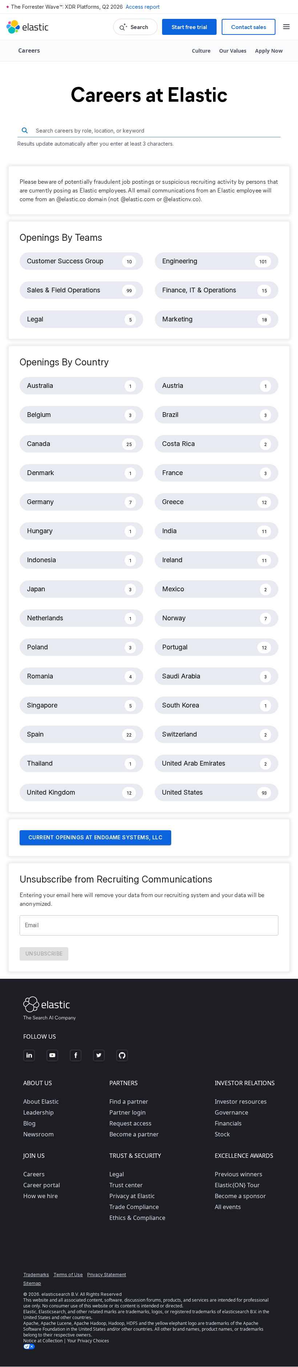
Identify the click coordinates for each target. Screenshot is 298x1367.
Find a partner (128, 1102)
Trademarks (36, 1274)
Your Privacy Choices (88, 1341)
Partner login (127, 1112)
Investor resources (241, 1102)
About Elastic (41, 1102)
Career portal (41, 1185)
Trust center (126, 1185)
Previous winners (238, 1174)
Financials (228, 1123)
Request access (130, 1123)
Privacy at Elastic (132, 1196)
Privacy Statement (106, 1274)
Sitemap (32, 1283)
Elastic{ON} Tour (237, 1185)
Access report (143, 7)
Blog (29, 1123)
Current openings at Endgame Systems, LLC (95, 837)
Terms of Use (68, 1274)
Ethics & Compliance (137, 1218)
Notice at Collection (43, 1341)
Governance (231, 1112)
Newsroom (38, 1134)
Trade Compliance (134, 1207)
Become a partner (134, 1134)
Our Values (232, 50)
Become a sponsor (240, 1196)
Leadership (38, 1112)
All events (228, 1207)
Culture (201, 50)
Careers (34, 1174)
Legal (116, 1174)
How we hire (40, 1196)
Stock (222, 1134)
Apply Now (269, 50)
